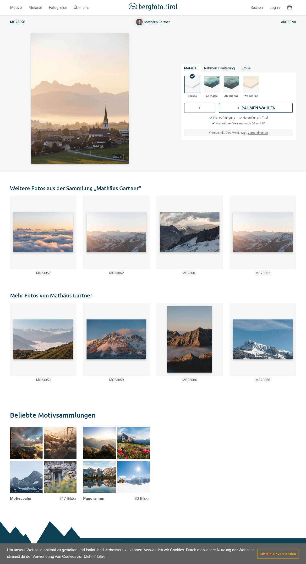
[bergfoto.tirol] (153, 7)
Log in (274, 7)
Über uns (81, 7)
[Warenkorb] (289, 8)
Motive (16, 7)
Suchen (257, 7)
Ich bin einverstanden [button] (278, 554)
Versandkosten (258, 132)
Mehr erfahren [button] (96, 556)
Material (35, 7)
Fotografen (58, 7)
